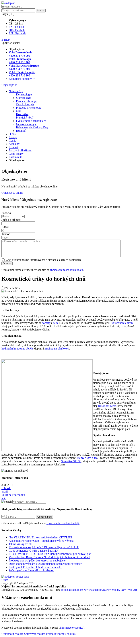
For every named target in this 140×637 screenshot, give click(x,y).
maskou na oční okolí (56, 348)
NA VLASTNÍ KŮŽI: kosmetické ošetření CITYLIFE (40, 537)
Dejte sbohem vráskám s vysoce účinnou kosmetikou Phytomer (45, 563)
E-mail (5, 226)
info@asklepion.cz (72, 589)
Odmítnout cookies (12, 633)
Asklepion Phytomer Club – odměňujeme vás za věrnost (41, 540)
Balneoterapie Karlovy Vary (32, 127)
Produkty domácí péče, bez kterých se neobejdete (37, 560)
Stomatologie (23, 97)
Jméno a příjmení (11, 219)
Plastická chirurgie (26, 101)
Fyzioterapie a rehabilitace (31, 120)
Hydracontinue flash (121, 322)
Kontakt (13, 147)
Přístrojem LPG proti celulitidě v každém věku (35, 567)
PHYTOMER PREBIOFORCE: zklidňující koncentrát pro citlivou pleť (50, 553)
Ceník (12, 140)
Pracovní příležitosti (20, 150)
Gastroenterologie (26, 124)
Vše (3, 498)
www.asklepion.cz (95, 589)
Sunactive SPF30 (71, 461)
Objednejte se (9, 85)
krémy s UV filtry (87, 457)
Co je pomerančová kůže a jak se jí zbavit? (33, 550)
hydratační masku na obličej (17, 348)
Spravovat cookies (34, 633)
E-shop (13, 137)
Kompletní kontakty (22, 78)
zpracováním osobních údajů (66, 269)
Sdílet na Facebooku (13, 494)
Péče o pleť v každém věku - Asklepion (31, 570)
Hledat (40, 10)
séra (55, 322)
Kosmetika (22, 114)
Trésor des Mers (107, 405)
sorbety (46, 322)
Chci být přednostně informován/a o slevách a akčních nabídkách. (43, 259)
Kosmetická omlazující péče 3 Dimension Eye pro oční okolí (44, 547)
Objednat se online (12, 192)
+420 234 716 (20, 54)
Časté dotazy (16, 153)
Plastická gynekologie (28, 107)
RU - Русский (17, 33)
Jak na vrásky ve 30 (20, 544)
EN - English (16, 26)
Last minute (15, 157)
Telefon (5, 234)
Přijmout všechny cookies (60, 633)
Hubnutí (21, 130)
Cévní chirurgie (25, 104)
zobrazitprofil (6, 490)
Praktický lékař (24, 117)
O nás (12, 134)
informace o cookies (71, 627)
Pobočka (6, 213)
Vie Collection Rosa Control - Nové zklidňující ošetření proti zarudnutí (49, 557)
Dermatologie (24, 94)
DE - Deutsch (17, 30)
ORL (19, 110)
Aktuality (14, 143)
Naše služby (16, 91)
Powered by (121, 589)
